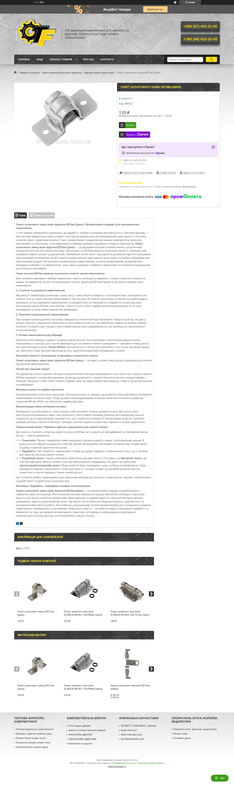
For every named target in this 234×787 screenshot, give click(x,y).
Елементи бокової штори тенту (33, 742)
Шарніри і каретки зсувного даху (34, 733)
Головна (24, 59)
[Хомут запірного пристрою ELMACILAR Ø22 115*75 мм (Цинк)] (130, 589)
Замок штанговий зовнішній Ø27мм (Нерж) (130, 687)
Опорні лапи (180, 733)
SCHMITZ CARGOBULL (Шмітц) (138, 725)
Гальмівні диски (182, 738)
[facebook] (17, 523)
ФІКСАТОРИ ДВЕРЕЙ (80, 734)
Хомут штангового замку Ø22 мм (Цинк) (35, 613)
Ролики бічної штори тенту (30, 738)
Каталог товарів (61, 59)
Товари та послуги (29, 72)
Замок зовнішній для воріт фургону (61, 72)
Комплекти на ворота (80, 743)
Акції (39, 59)
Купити (130, 125)
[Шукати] (211, 59)
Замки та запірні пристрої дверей (87, 730)
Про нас (88, 59)
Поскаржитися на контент (124, 763)
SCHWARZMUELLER (132, 739)
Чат (222, 778)
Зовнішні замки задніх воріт (99, 72)
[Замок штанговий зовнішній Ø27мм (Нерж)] (130, 663)
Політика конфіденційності (151, 763)
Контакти (107, 59)
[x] (21, 523)
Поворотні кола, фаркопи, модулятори (195, 729)
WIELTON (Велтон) (131, 734)
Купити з (131, 134)
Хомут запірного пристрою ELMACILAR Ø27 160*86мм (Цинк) (83, 613)
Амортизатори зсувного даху (32, 747)
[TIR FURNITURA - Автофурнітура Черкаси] (36, 34)
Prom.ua (133, 760)
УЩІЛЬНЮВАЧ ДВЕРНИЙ (82, 739)
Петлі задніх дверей (79, 725)
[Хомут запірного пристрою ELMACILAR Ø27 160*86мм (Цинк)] (84, 589)
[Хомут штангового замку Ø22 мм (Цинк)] (37, 589)
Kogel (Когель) (129, 730)
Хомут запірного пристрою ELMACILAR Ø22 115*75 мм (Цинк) (130, 613)
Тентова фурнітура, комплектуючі (35, 729)
